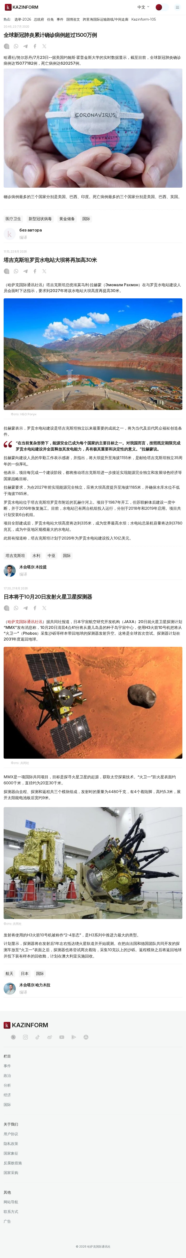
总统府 (39, 19)
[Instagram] (6, 47)
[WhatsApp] (16, 47)
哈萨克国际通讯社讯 (25, 621)
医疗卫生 (13, 218)
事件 (60, 19)
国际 (86, 218)
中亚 (51, 555)
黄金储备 (67, 218)
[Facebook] (35, 47)
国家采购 (11, 1172)
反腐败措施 (13, 1163)
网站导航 (11, 1202)
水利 (36, 555)
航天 (9, 973)
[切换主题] (162, 7)
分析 (7, 1085)
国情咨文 (73, 19)
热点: (7, 19)
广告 (7, 1221)
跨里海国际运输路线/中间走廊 (105, 19)
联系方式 (11, 1211)
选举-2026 (23, 19)
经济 (7, 1095)
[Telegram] (25, 47)
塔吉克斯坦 (15, 555)
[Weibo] (49, 1037)
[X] (44, 47)
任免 (50, 19)
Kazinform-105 (143, 19)
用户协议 (11, 1134)
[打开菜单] (177, 7)
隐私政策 (11, 1143)
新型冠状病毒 (40, 218)
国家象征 (11, 1153)
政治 (7, 1075)
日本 (25, 973)
